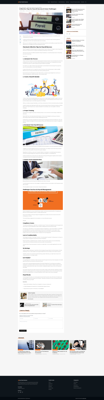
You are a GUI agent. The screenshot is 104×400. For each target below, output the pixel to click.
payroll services (44, 117)
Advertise (50, 386)
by (73, 12)
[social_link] (67, 34)
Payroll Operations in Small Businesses (47, 52)
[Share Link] (20, 39)
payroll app (40, 65)
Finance (75, 383)
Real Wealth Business (22, 398)
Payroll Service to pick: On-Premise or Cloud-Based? (34, 288)
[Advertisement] (42, 369)
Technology (75, 382)
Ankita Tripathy (31, 292)
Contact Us (50, 383)
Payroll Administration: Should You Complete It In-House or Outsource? (37, 284)
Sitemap (50, 389)
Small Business (76, 386)
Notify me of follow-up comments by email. (26, 315)
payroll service (44, 231)
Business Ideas (24, 7)
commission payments (36, 100)
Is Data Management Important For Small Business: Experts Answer (37, 286)
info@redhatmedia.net (21, 388)
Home (20, 7)
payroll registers (53, 155)
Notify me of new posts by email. (25, 316)
